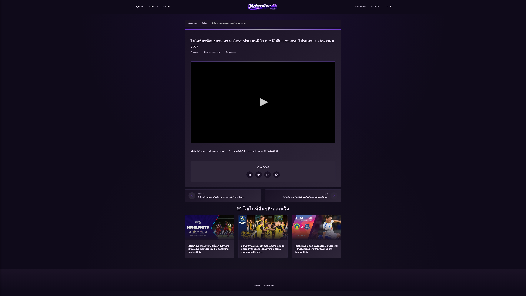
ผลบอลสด (153, 6)
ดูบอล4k (139, 6)
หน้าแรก (194, 23)
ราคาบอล (167, 6)
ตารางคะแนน (360, 6)
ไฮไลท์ (388, 6)
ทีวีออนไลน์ (375, 6)
